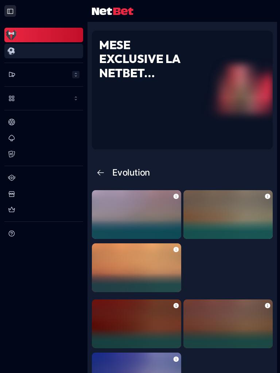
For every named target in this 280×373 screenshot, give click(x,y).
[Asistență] (43, 233)
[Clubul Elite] (43, 210)
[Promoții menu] (43, 74)
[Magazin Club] (43, 193)
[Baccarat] (43, 154)
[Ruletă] (43, 122)
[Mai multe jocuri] (43, 98)
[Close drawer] (10, 11)
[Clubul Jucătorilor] (43, 177)
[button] (176, 196)
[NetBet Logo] (112, 11)
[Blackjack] (43, 138)
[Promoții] (43, 74)
